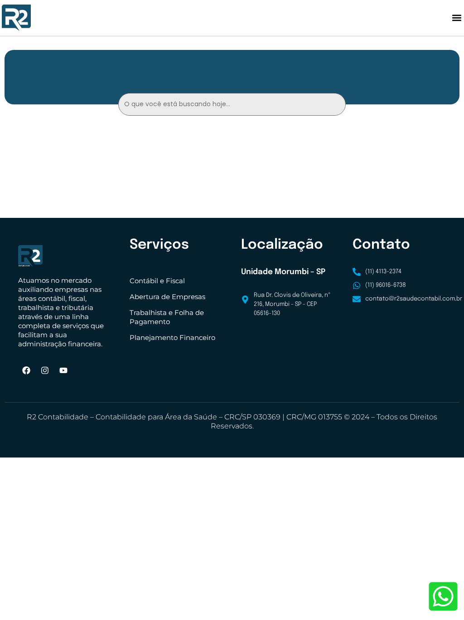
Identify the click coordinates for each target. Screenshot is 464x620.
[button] (456, 17)
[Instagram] (45, 370)
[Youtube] (63, 370)
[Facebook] (26, 370)
